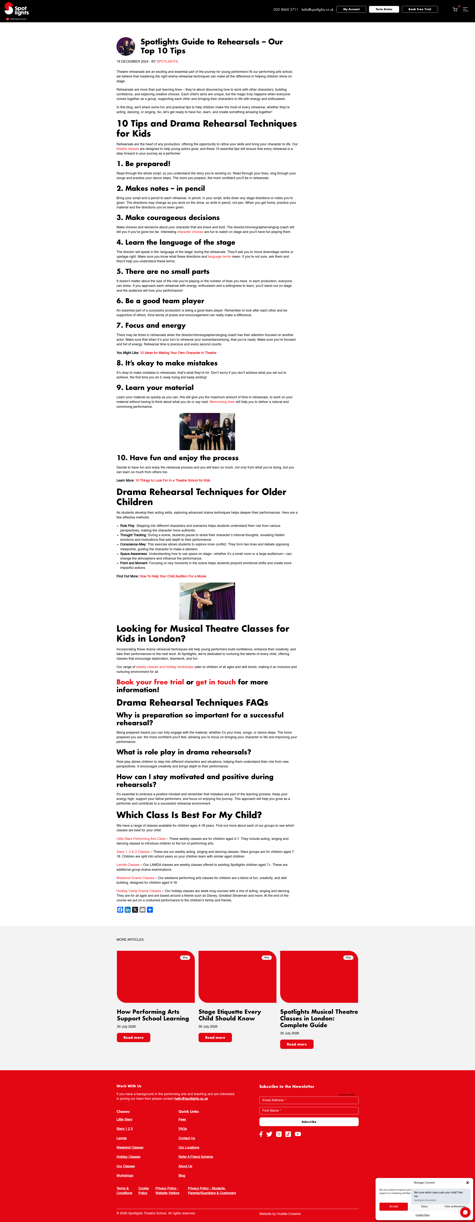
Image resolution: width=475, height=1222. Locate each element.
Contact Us (186, 1138)
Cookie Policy (423, 1215)
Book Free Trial (420, 9)
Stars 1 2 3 (125, 1129)
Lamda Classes (128, 865)
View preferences (455, 1206)
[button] (467, 1182)
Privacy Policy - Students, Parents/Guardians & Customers (212, 1191)
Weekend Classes (130, 1147)
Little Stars (124, 1119)
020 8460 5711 (286, 9)
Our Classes (126, 1166)
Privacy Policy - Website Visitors (167, 1191)
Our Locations (188, 1147)
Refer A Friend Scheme (195, 1157)
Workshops (125, 1175)
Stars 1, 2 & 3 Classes (133, 852)
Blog (181, 1175)
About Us (185, 1166)
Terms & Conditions (124, 1191)
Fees (182, 1119)
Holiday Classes (128, 1157)
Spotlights (167, 61)
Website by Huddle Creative (280, 1214)
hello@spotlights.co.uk (318, 9)
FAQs (182, 1129)
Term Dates (384, 9)
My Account (351, 9)
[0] (455, 9)
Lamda (122, 1138)
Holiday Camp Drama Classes (139, 891)
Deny (424, 1206)
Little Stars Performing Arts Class (141, 839)
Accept (393, 1206)
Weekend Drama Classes (135, 878)
